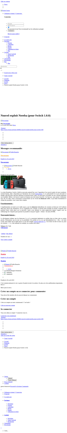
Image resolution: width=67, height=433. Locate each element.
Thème (6, 376)
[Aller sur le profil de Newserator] (4, 120)
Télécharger (4, 227)
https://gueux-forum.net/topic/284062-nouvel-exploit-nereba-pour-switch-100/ (22, 129)
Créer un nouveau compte (8, 305)
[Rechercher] (1, 70)
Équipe (10, 47)
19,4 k (9, 169)
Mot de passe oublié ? (14, 34)
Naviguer (6, 41)
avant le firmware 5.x (40, 221)
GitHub (3, 233)
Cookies (6, 383)
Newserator (6, 123)
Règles (9, 46)
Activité (6, 52)
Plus (9, 51)
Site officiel (9, 233)
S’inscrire (6, 37)
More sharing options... (7, 143)
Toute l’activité (12, 54)
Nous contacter (8, 382)
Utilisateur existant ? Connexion (13, 13)
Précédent (10, 404)
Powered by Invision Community (19, 386)
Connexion (11, 30)
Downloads (7, 60)
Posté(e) (7, 159)
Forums (10, 43)
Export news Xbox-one (10, 72)
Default (10, 378)
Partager (3, 128)
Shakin (3, 261)
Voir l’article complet (6, 239)
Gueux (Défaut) (12, 380)
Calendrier (10, 44)
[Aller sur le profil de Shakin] (3, 251)
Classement (7, 58)
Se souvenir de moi (13, 29)
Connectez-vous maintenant (8, 316)
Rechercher (11, 55)
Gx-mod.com (8, 40)
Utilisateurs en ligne (13, 49)
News (14, 125)
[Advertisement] (34, 99)
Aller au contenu (5, 1)
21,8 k (9, 269)
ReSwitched (38, 194)
